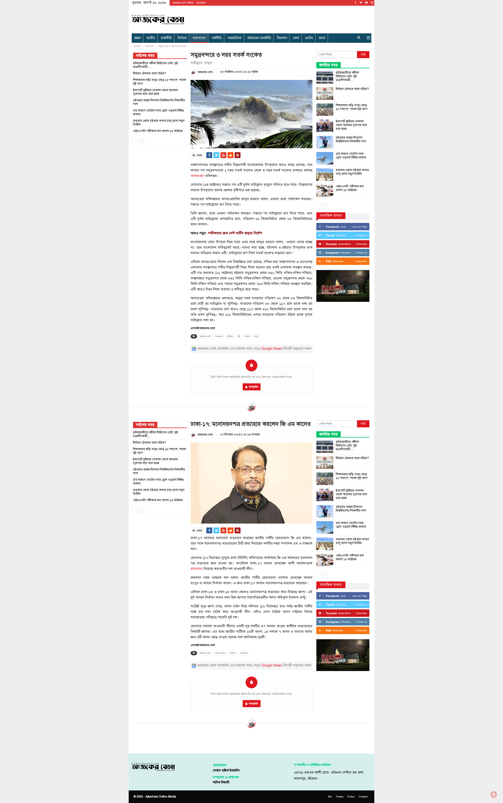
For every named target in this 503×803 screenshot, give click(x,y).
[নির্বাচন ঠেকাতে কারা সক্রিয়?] (324, 93)
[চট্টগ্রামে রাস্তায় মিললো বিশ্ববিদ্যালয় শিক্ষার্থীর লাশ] (324, 142)
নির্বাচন (182, 38)
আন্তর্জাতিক (234, 38)
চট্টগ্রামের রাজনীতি (259, 38)
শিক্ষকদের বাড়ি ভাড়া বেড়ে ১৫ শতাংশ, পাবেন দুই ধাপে (351, 107)
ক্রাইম (309, 38)
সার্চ (363, 54)
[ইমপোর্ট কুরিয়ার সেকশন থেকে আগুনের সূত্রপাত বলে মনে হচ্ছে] (324, 126)
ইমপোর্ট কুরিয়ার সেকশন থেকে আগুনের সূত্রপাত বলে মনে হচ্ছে (351, 125)
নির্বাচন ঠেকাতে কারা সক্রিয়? (352, 89)
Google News (271, 348)
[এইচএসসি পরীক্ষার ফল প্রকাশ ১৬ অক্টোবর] (324, 191)
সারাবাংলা (199, 38)
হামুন (256, 336)
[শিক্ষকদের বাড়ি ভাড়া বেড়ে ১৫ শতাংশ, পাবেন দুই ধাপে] (324, 109)
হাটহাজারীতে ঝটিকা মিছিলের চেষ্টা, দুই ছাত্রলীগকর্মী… (347, 76)
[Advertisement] (292, 19)
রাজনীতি (166, 38)
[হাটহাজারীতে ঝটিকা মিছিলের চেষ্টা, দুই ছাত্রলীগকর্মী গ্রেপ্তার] (324, 77)
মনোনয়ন (197, 568)
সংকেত (247, 336)
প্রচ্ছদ (137, 38)
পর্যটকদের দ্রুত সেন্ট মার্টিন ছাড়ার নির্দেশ (235, 233)
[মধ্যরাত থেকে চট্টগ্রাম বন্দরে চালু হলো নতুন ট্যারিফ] (324, 174)
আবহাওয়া (197, 175)
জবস (322, 38)
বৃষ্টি (238, 336)
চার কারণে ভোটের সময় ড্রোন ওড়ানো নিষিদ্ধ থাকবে (351, 156)
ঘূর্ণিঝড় (230, 336)
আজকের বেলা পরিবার (183, 3)
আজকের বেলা (205, 336)
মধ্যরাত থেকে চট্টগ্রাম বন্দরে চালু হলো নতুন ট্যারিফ (352, 172)
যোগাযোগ (201, 3)
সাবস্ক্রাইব (253, 387)
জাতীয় (151, 38)
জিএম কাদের (220, 653)
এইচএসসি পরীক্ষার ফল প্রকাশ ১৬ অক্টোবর (350, 188)
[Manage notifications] (494, 794)
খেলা (296, 38)
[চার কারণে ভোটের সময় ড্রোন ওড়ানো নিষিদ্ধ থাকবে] (324, 158)
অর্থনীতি (217, 38)
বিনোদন (282, 38)
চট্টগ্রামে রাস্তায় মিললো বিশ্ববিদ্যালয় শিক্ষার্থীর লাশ (351, 140)
